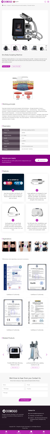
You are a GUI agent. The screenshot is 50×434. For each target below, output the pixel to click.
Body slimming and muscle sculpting (19, 5)
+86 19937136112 (39, 415)
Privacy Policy (25, 428)
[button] (3, 354)
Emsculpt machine (31, 5)
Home (5, 5)
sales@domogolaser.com (38, 413)
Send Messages (25, 400)
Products (9, 5)
